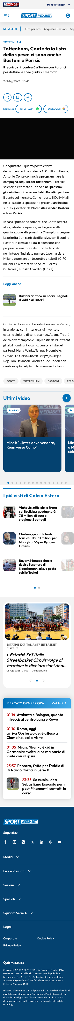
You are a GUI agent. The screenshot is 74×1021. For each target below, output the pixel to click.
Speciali (9, 899)
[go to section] (66, 398)
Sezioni (8, 885)
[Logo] (37, 15)
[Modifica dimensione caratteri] (28, 97)
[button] (37, 15)
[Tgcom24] (11, 4)
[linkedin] (41, 842)
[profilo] (68, 15)
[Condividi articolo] (7, 97)
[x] (32, 842)
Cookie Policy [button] (45, 938)
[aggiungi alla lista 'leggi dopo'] (17, 97)
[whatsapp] (23, 842)
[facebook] (5, 842)
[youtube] (60, 842)
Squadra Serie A (15, 913)
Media (8, 857)
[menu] (6, 15)
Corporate (10, 938)
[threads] (51, 842)
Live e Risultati (13, 871)
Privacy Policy (12, 945)
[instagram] (14, 842)
